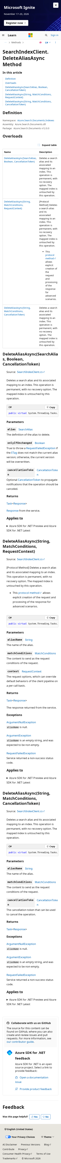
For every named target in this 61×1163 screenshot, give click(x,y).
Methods (16, 42)
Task (9, 503)
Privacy (22, 1149)
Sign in (54, 35)
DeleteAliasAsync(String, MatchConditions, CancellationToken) (28, 103)
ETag (14, 452)
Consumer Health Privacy (16, 1153)
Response (20, 503)
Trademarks (9, 1158)
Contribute (8, 1149)
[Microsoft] (30, 35)
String (29, 640)
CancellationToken (29, 480)
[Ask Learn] (40, 42)
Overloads (10, 82)
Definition (10, 78)
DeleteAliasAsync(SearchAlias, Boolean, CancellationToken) (26, 89)
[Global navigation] (3, 35)
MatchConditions (45, 653)
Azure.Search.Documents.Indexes (35, 120)
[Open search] (46, 35)
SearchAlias (26, 429)
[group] (30, 248)
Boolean (40, 443)
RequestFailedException (40, 448)
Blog (46, 1144)
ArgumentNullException (21, 722)
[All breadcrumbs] (5, 42)
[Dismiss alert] (55, 5)
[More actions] (55, 42)
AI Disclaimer (10, 1144)
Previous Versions (30, 1144)
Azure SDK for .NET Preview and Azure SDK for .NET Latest (31, 528)
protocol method (28, 593)
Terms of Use (43, 1153)
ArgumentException (19, 735)
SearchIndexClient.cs (30, 372)
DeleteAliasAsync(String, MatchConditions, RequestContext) (28, 96)
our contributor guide (20, 1042)
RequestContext (31, 671)
